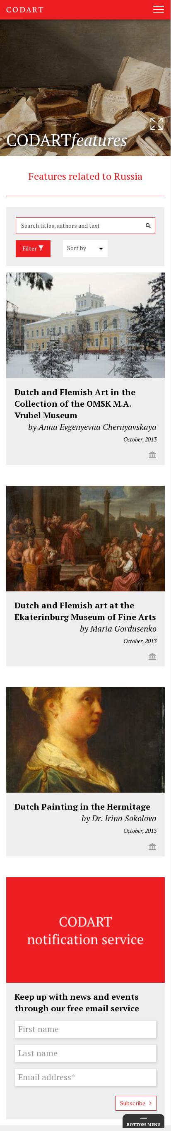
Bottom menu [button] (143, 1124)
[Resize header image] (156, 124)
